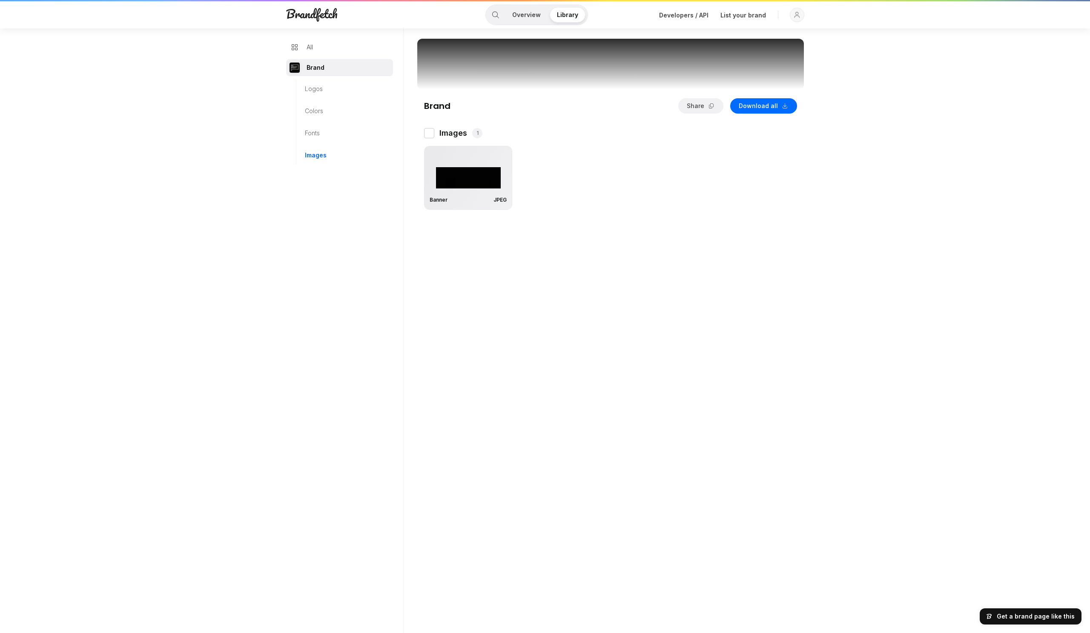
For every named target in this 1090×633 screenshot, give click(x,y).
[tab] (495, 15)
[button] (797, 15)
